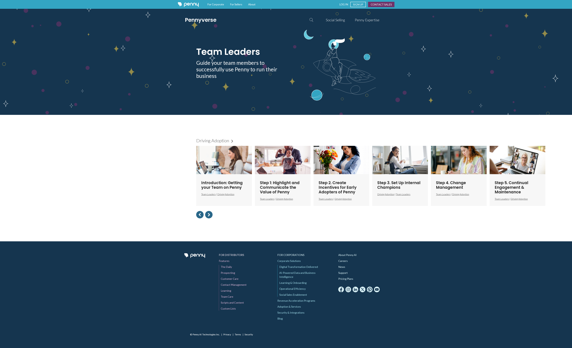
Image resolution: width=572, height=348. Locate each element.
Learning (226, 290)
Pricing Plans (345, 278)
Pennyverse (200, 20)
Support (343, 272)
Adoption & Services (289, 306)
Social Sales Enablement (293, 294)
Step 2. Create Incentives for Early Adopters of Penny (338, 187)
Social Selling (335, 20)
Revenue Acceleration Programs (296, 300)
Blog (280, 318)
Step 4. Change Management (451, 185)
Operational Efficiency (292, 288)
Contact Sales (381, 4)
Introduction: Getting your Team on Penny (222, 185)
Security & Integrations (290, 312)
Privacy (227, 334)
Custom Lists (228, 308)
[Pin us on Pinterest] (370, 289)
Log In (343, 4)
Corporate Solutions (289, 260)
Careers (343, 260)
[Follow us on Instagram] (348, 289)
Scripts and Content (232, 302)
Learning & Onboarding (293, 282)
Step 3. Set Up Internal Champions (399, 185)
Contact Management (234, 284)
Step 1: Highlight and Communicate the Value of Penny (280, 187)
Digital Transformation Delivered (298, 266)
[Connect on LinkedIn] (355, 289)
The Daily (226, 266)
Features (224, 260)
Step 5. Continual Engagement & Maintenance (511, 187)
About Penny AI (347, 255)
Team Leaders (267, 198)
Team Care (227, 296)
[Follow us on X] (362, 289)
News (341, 266)
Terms (238, 334)
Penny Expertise (367, 20)
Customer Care (229, 278)
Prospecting (228, 272)
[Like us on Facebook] (341, 289)
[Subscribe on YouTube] (377, 289)
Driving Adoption (214, 140)
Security (249, 334)
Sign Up (358, 4)
